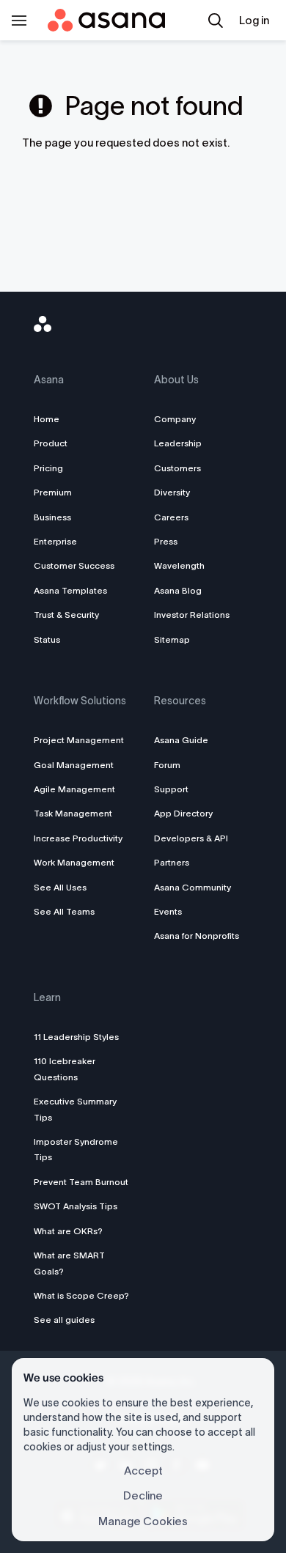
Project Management (79, 740)
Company (175, 419)
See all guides (64, 1319)
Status (47, 639)
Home (46, 419)
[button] (215, 20)
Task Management (73, 813)
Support (171, 789)
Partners (171, 862)
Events (168, 911)
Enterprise (55, 541)
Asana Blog (178, 590)
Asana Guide (181, 740)
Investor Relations (192, 614)
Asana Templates (70, 590)
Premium (53, 492)
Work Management (74, 862)
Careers (171, 517)
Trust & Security (66, 614)
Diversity (172, 492)
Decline (143, 1495)
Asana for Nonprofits (196, 935)
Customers (177, 468)
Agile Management (74, 789)
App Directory (183, 813)
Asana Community (192, 887)
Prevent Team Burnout (81, 1182)
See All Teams (64, 911)
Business (52, 517)
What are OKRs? (68, 1231)
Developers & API (191, 838)
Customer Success (74, 565)
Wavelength (179, 565)
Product (50, 443)
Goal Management (74, 765)
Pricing (48, 468)
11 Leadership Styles (76, 1036)
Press (165, 541)
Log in (254, 20)
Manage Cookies (143, 1521)
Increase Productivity (78, 838)
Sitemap (172, 639)
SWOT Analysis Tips (75, 1206)
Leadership (178, 443)
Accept (143, 1470)
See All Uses (60, 887)
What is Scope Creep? (81, 1295)
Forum (167, 765)
